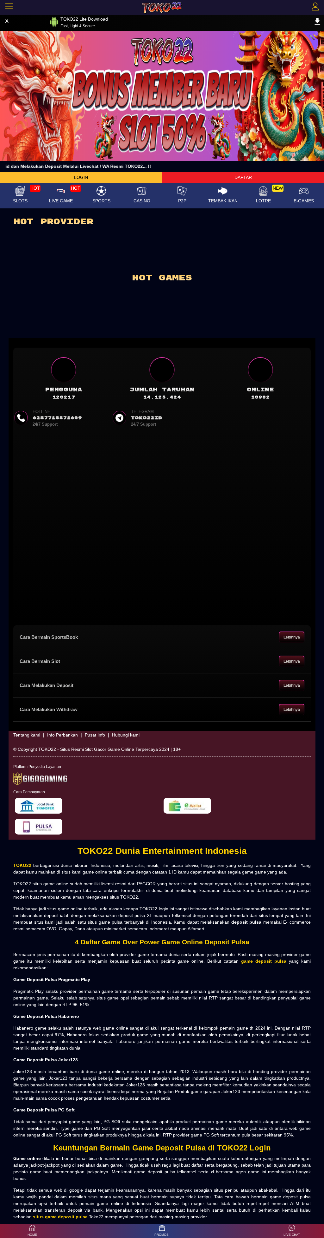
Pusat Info (95, 734)
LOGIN (81, 177)
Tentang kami (26, 734)
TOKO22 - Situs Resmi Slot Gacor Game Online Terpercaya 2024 (103, 749)
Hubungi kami (126, 734)
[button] (292, 1231)
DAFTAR (243, 177)
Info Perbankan (62, 734)
